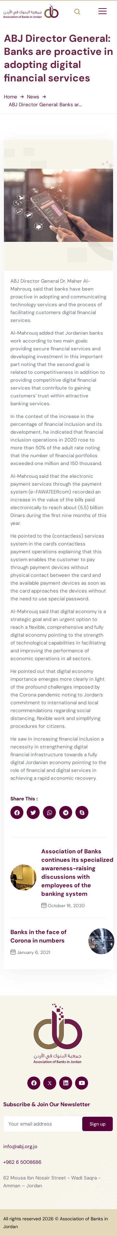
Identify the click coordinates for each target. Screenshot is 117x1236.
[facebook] (16, 812)
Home (10, 96)
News (33, 96)
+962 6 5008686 (22, 1162)
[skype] (81, 812)
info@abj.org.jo (20, 1146)
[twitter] (33, 812)
